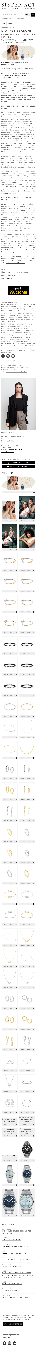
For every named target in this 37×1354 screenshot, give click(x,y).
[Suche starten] (21, 14)
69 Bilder (30, 69)
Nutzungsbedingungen (11, 1334)
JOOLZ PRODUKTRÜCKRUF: (13, 1266)
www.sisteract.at (7, 452)
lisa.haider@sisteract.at (12, 449)
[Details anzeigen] (34, 492)
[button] (28, 14)
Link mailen (7, 278)
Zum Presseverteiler (13, 1324)
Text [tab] (4, 23)
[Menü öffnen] (33, 15)
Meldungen (6, 18)
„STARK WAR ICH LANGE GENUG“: (15, 1259)
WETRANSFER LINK (11, 77)
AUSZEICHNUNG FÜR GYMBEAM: (15, 1253)
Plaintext (7, 272)
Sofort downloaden (19, 463)
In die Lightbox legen (20, 466)
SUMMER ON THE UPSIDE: (12, 1284)
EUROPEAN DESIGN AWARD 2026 (15, 1246)
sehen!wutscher (19, 18)
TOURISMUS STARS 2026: (12, 1290)
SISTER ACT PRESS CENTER (15, 75)
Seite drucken (9, 275)
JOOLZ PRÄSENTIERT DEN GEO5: (15, 1297)
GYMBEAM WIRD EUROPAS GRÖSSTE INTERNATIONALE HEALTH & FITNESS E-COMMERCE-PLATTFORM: (18, 1275)
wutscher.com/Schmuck (15, 263)
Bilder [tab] (10, 23)
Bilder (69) (8, 473)
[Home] (18, 5)
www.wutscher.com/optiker (16, 372)
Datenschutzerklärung (11, 1335)
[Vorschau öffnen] (18, 52)
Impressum (6, 1337)
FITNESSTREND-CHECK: (11, 1240)
